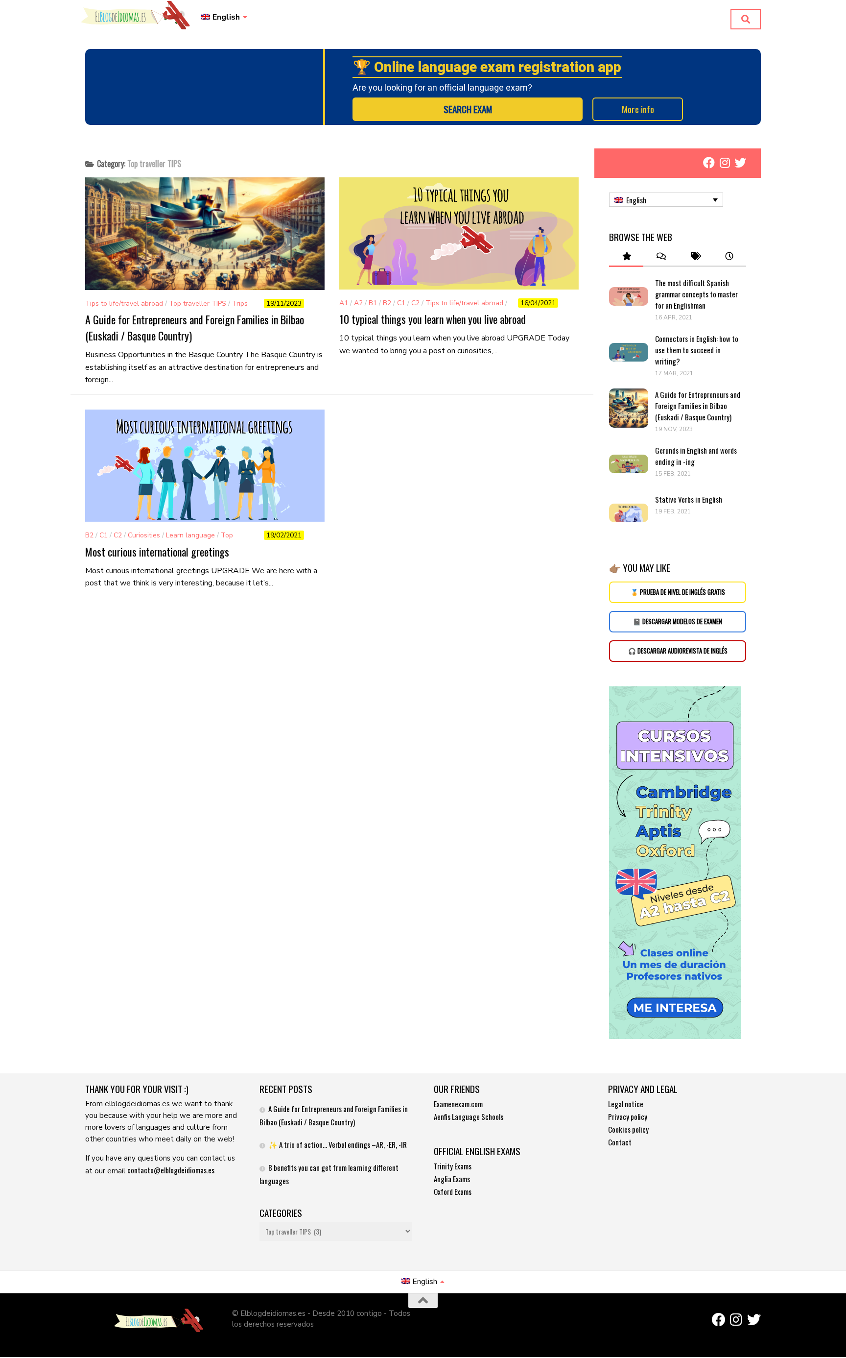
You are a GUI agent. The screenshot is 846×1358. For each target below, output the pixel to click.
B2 (387, 303)
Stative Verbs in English (688, 499)
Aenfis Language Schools (468, 1116)
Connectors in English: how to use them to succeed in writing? (696, 349)
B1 (373, 303)
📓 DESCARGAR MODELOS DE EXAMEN (677, 621)
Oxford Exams (452, 1191)
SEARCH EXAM (468, 109)
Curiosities (144, 535)
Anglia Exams (452, 1178)
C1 (401, 303)
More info (638, 109)
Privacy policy (627, 1116)
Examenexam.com (458, 1103)
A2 (358, 303)
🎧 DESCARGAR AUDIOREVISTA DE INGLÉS (678, 650)
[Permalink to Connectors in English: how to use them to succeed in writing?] (628, 352)
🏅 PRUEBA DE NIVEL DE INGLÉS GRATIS (678, 592)
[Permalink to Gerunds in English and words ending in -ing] (628, 464)
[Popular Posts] (626, 256)
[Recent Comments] (660, 256)
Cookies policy (628, 1129)
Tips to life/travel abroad (124, 303)
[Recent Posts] (729, 256)
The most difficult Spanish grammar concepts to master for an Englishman (696, 294)
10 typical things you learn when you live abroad (432, 319)
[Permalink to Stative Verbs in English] (628, 513)
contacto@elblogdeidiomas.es (170, 1169)
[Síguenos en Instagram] (724, 163)
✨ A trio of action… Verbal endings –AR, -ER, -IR (337, 1144)
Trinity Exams (452, 1166)
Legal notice (625, 1103)
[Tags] (695, 256)
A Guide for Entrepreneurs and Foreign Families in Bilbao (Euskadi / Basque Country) (697, 405)
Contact (620, 1142)
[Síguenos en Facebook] (709, 163)
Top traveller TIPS (197, 303)
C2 (415, 303)
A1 (343, 303)
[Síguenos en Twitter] (740, 163)
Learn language (190, 535)
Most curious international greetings (157, 551)
